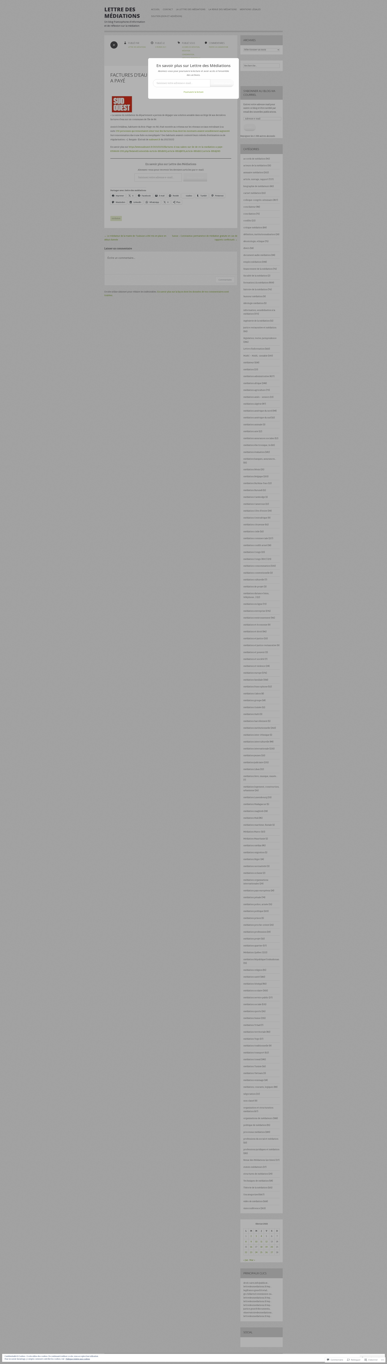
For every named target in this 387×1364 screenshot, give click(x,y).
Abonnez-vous (222, 83)
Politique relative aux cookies (78, 1359)
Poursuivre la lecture (193, 91)
